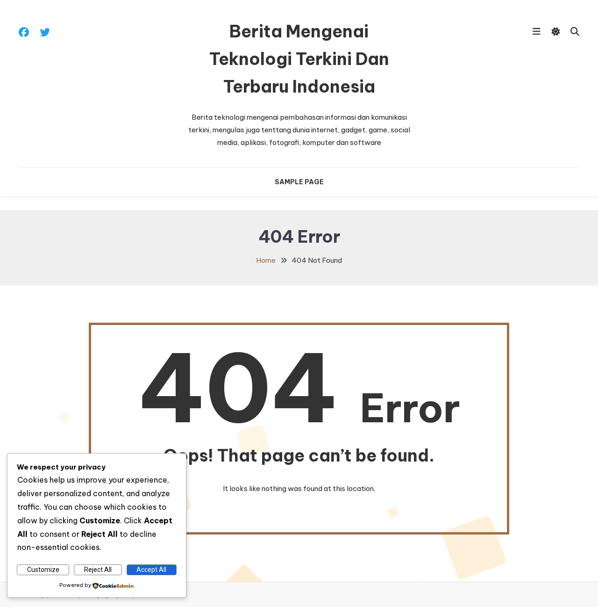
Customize (43, 569)
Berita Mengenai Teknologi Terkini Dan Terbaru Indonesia (299, 59)
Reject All (98, 569)
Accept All (151, 569)
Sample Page (299, 182)
